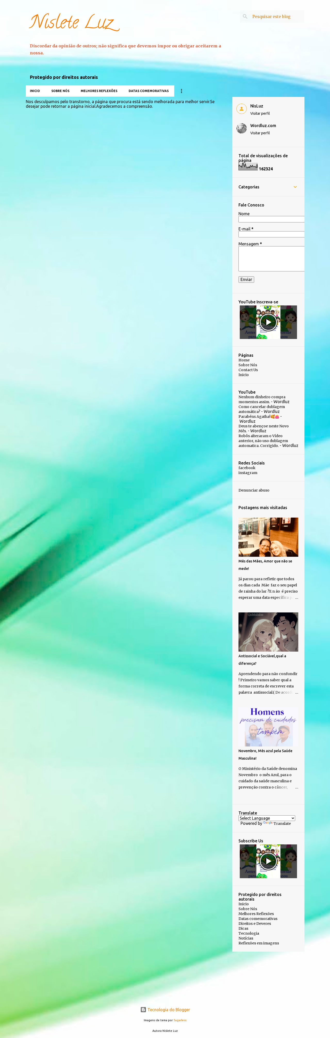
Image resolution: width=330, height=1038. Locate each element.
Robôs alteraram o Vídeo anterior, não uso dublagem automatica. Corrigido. (263, 441)
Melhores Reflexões (99, 91)
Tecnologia (248, 933)
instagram (247, 472)
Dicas (243, 928)
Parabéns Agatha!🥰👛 (258, 416)
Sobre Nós (60, 91)
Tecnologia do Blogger (168, 1009)
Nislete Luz (71, 24)
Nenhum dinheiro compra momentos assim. (261, 399)
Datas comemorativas (149, 91)
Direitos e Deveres (254, 923)
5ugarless (180, 1020)
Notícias (245, 938)
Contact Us (248, 370)
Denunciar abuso (253, 490)
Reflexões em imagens (258, 943)
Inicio (35, 91)
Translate (282, 823)
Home (244, 360)
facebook (246, 468)
